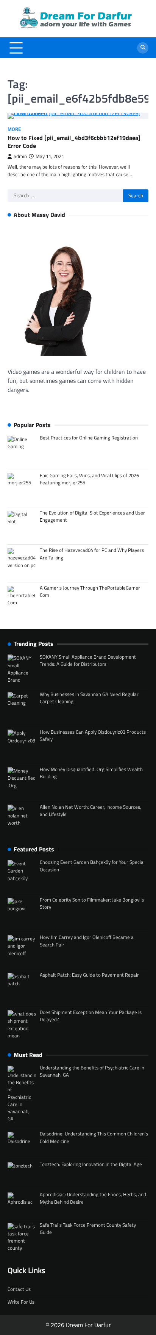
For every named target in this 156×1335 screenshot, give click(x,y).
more (14, 129)
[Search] (142, 48)
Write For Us (21, 1302)
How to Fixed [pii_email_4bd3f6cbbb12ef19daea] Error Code (74, 141)
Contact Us (19, 1289)
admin (20, 156)
